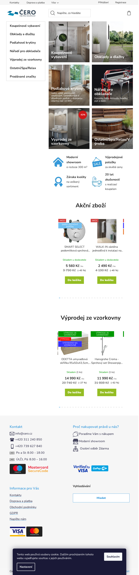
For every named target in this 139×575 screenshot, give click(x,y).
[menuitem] (25, 26)
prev (54, 257)
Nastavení (26, 567)
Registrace (120, 2)
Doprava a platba (36, 2)
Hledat (101, 498)
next (127, 257)
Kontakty (14, 2)
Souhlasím (113, 557)
